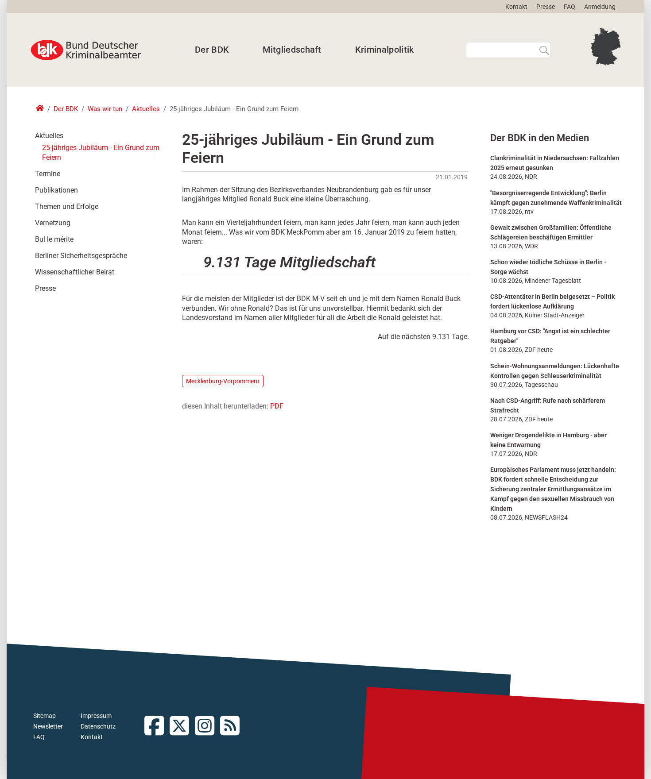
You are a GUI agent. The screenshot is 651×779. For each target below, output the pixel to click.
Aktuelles (146, 109)
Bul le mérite (54, 239)
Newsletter (48, 726)
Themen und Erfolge (66, 206)
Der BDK (212, 49)
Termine (47, 174)
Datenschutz (98, 726)
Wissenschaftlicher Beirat (74, 272)
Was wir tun (105, 109)
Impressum (96, 715)
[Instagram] (207, 726)
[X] (182, 726)
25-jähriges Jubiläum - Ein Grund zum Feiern (100, 152)
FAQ (569, 6)
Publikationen (56, 190)
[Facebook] (157, 726)
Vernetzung (52, 223)
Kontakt (516, 6)
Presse (545, 6)
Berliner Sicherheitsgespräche (81, 255)
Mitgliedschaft (292, 49)
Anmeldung (600, 6)
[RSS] (232, 726)
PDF (276, 406)
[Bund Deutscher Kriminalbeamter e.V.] (86, 50)
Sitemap (44, 715)
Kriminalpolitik (384, 49)
